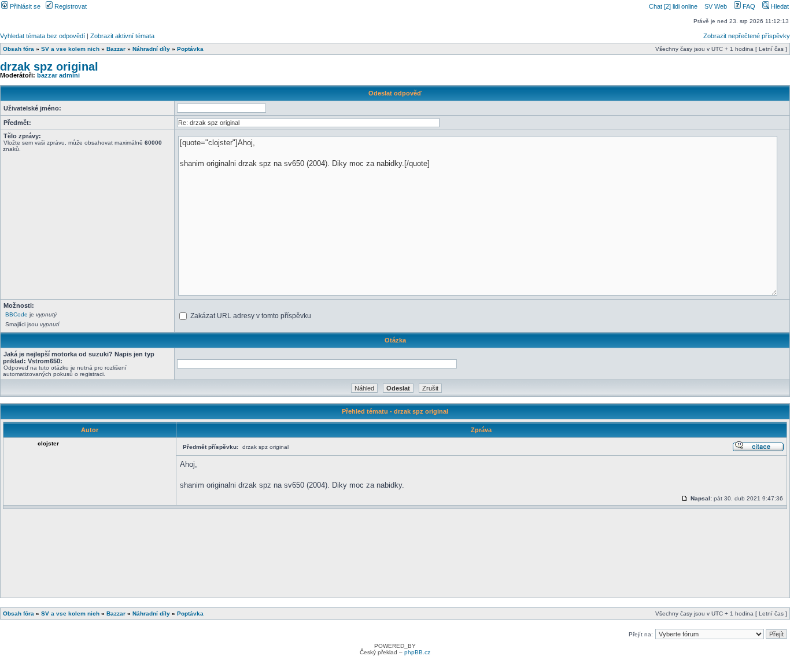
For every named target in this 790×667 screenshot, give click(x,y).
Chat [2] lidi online (674, 6)
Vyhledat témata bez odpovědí (42, 35)
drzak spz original (49, 66)
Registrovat (70, 6)
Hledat (779, 6)
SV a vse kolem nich (70, 49)
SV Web (715, 6)
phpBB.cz (417, 652)
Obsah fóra (18, 49)
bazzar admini (58, 75)
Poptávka (190, 49)
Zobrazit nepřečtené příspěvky (746, 35)
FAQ (748, 6)
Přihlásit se (24, 6)
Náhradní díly (151, 49)
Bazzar (115, 49)
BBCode (16, 314)
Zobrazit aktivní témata (122, 35)
